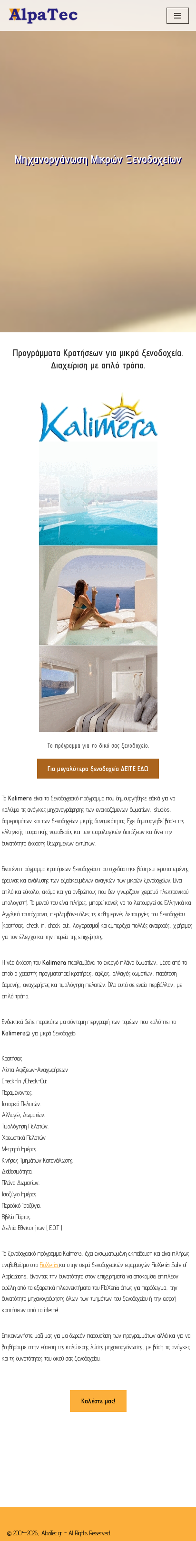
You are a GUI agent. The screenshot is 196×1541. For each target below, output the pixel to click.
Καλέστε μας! (98, 1401)
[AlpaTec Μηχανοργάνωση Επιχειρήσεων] (42, 15)
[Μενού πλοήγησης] (178, 16)
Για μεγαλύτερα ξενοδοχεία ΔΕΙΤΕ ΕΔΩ (98, 768)
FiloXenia (49, 1265)
